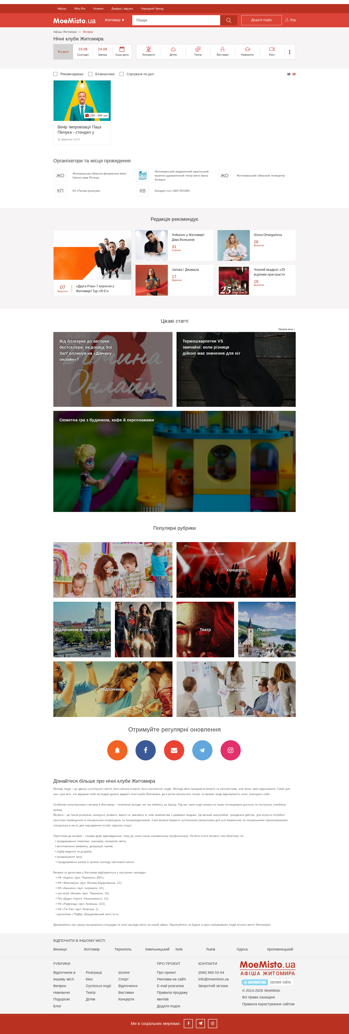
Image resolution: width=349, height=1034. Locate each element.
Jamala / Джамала (185, 269)
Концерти (148, 54)
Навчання (247, 54)
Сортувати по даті (140, 74)
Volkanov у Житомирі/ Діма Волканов (188, 237)
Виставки (223, 54)
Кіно (272, 54)
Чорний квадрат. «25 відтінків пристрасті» (269, 272)
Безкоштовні (105, 74)
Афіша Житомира (65, 31)
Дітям (173, 54)
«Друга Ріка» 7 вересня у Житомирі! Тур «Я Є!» (95, 288)
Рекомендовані (71, 74)
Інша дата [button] (122, 54)
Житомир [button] (113, 20)
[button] (289, 51)
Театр (198, 54)
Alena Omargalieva (268, 235)
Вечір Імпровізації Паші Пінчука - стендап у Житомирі (79, 130)
